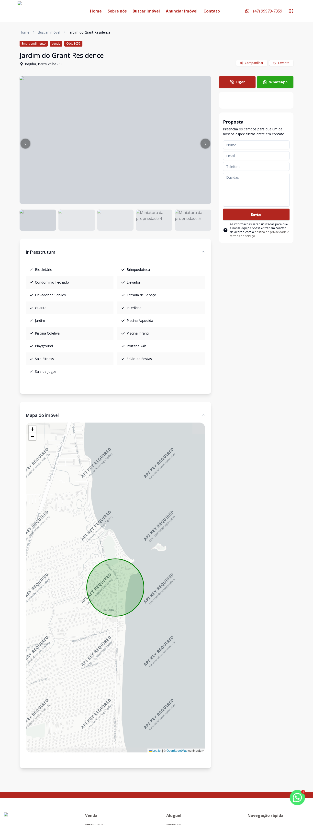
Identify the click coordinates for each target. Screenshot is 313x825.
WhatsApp (278, 82)
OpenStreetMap (177, 750)
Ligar (240, 82)
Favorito (284, 63)
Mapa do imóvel (42, 415)
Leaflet (156, 750)
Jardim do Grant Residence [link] (89, 32)
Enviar (256, 214)
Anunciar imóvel (182, 11)
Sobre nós (117, 11)
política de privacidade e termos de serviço (259, 234)
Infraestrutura (41, 252)
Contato (211, 11)
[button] (25, 144)
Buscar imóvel (146, 11)
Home (96, 11)
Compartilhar (254, 63)
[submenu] (290, 11)
